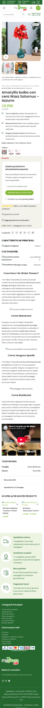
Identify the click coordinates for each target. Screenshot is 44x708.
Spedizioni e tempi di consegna (12, 637)
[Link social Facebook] (12, 232)
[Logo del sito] (20, 8)
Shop (8, 86)
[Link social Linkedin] (24, 232)
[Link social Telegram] (33, 232)
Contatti (5, 635)
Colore (5, 147)
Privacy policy (6, 641)
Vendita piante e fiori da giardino (20, 86)
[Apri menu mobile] (4, 8)
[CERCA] (23, 14)
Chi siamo (5, 632)
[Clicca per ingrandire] (5, 56)
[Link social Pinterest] (20, 232)
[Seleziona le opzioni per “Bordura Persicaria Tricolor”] (37, 504)
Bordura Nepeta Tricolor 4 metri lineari (10, 511)
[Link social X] (16, 232)
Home (4, 86)
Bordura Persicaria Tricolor (31, 509)
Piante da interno (8, 614)
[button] (18, 504)
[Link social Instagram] (5, 681)
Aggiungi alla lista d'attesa (19, 193)
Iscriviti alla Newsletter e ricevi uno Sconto (17, 675)
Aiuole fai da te (7, 612)
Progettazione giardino (10, 609)
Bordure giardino (7, 623)
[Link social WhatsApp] (28, 232)
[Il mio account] (31, 8)
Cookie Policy (6, 643)
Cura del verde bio (8, 620)
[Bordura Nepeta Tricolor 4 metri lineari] (11, 503)
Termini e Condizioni (9, 639)
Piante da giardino (8, 616)
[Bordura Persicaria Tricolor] (31, 503)
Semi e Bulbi (34, 86)
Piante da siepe (7, 618)
